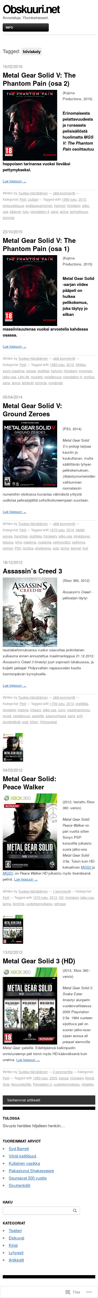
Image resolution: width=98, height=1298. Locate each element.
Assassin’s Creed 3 (32, 570)
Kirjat (13, 1245)
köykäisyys (82, 536)
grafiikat (43, 370)
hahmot (59, 205)
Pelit (23, 199)
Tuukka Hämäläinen (33, 193)
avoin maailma (13, 370)
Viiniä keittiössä (22, 1156)
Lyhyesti (16, 1252)
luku (26, 211)
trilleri (34, 721)
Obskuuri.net (31, 8)
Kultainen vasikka (24, 1163)
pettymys (78, 542)
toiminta (8, 217)
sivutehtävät (11, 721)
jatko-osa (9, 376)
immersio (85, 370)
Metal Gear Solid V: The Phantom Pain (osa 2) (39, 79)
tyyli (85, 548)
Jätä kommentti (64, 193)
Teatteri (15, 1230)
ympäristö (55, 382)
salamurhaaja (56, 715)
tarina (64, 211)
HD (61, 897)
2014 (70, 529)
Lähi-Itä (23, 376)
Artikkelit (16, 1260)
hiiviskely (73, 205)
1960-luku (40, 1078)
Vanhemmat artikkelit (23, 1099)
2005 (53, 1078)
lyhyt (18, 542)
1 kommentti (62, 891)
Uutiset (33, 199)
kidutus (8, 542)
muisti (7, 715)
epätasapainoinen (39, 205)
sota (56, 548)
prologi (8, 548)
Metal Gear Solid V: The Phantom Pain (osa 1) (39, 244)
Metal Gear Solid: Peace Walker (29, 782)
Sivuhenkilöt (19, 1185)
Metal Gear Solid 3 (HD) (39, 960)
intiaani (35, 709)
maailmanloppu (78, 709)
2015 (82, 199)
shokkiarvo (43, 548)
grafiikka (35, 536)
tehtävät (27, 382)
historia (23, 709)
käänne (15, 211)
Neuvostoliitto (21, 1084)
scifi (79, 715)
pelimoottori (62, 542)
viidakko (88, 1084)
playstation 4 (39, 211)
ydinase (60, 903)
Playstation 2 (42, 1084)
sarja (54, 211)
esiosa (31, 370)
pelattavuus (53, 376)
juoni (61, 709)
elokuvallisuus (13, 205)
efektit (80, 529)
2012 (70, 703)
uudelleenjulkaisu (39, 903)
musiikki (37, 376)
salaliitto (38, 715)
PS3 (18, 548)
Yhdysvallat (48, 721)
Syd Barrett (19, 1148)
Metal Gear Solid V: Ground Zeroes (32, 409)
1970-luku (57, 529)
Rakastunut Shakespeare (31, 1170)
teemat (76, 548)
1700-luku (57, 703)
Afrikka (81, 364)
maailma (29, 542)
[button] (30, 125)
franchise (21, 536)
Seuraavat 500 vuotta (28, 1178)
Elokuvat (16, 1238)
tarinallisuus (79, 211)
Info (9, 27)
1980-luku (69, 199)
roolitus (89, 376)
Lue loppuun (14, 181)
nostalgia (44, 542)
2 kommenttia (63, 1071)
